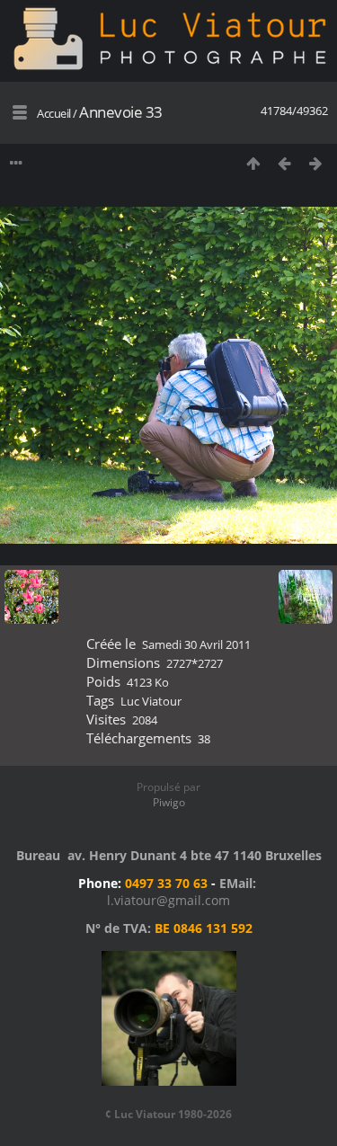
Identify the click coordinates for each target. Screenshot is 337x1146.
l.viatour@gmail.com (168, 900)
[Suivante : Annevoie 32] (316, 163)
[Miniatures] (253, 163)
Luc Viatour (151, 701)
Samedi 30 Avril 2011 (196, 644)
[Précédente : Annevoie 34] (284, 163)
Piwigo (169, 802)
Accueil (54, 113)
